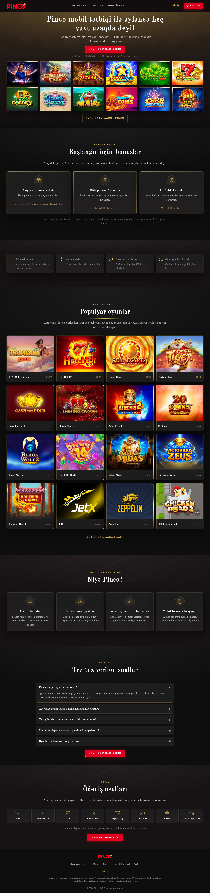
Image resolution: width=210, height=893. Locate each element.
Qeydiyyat (194, 6)
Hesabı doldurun (105, 837)
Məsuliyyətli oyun (78, 864)
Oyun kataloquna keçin (105, 118)
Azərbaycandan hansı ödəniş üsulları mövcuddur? (69, 708)
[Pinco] (16, 6)
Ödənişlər (116, 6)
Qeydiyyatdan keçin (105, 49)
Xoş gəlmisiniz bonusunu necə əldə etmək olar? (67, 719)
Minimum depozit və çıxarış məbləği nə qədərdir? (69, 730)
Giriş (175, 6)
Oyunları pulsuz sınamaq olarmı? (59, 741)
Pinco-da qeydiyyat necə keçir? (58, 687)
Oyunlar (97, 6)
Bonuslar (78, 6)
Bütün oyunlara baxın (105, 537)
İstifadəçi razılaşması (100, 864)
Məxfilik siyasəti (122, 864)
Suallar (137, 864)
